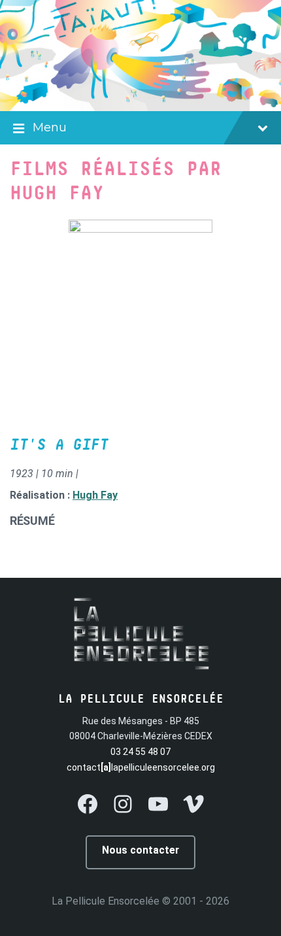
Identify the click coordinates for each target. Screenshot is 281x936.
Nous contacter (140, 850)
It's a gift (59, 445)
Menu (50, 127)
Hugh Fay (95, 495)
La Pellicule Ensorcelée (105, 901)
